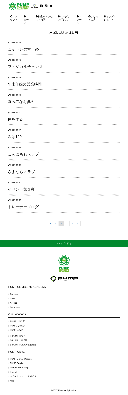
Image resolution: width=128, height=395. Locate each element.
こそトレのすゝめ (23, 49)
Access (13, 303)
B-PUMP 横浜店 (18, 340)
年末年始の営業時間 (25, 84)
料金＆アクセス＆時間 (44, 18)
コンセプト (14, 18)
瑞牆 (12, 380)
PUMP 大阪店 (16, 330)
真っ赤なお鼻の (21, 102)
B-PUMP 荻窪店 (18, 336)
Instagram (15, 307)
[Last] (78, 223)
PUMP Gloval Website (21, 359)
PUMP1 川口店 (17, 321)
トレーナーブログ (23, 207)
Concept (14, 294)
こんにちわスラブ (23, 154)
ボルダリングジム (64, 18)
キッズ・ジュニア (110, 18)
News (12, 298)
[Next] (72, 223)
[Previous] (56, 223)
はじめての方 (93, 18)
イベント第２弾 (21, 189)
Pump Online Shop (19, 367)
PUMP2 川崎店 (17, 325)
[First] (50, 223)
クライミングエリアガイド (23, 376)
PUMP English (17, 363)
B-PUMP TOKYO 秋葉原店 (23, 344)
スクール (79, 19)
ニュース (26, 19)
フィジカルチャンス (25, 66)
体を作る (15, 119)
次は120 (15, 137)
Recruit (13, 372)
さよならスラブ (21, 172)
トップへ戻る (64, 243)
